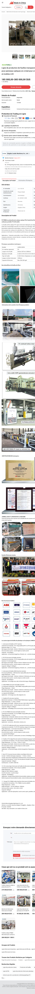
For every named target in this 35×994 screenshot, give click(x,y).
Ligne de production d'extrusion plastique (23, 971)
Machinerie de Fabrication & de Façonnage (16, 11)
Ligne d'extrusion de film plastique (23, 949)
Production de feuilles (25, 967)
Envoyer (16, 855)
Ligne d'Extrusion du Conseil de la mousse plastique (14, 952)
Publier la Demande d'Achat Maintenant (24, 858)
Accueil (3, 11)
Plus (3, 978)
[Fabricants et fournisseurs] (17, 2)
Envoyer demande (16, 87)
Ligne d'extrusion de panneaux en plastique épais (9, 949)
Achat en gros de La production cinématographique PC (17, 975)
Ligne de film (6, 971)
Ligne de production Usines (10, 967)
